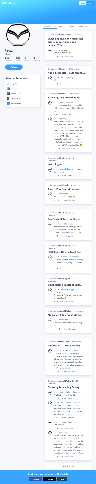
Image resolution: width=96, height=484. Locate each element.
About (88, 26)
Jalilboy (63, 422)
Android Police (65, 311)
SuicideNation (65, 392)
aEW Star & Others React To (65, 252)
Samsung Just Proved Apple (65, 97)
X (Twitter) (50, 479)
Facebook (35, 479)
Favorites (80, 26)
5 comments (78, 35)
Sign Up (90, 3)
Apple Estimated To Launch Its (66, 72)
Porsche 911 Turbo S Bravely (65, 345)
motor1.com (64, 341)
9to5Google (64, 185)
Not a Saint (64, 350)
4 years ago (79, 169)
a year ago (63, 50)
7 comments (76, 341)
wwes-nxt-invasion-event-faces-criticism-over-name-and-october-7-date (66, 42)
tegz (55, 50)
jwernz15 (63, 224)
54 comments (74, 93)
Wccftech (62, 69)
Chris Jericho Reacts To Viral (65, 284)
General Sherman (66, 169)
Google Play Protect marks (64, 189)
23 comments (79, 311)
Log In (83, 3)
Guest (62, 77)
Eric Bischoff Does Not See (64, 219)
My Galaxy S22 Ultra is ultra (65, 315)
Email (62, 479)
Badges (62, 26)
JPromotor (64, 257)
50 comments (78, 185)
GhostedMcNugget (67, 289)
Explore (71, 26)
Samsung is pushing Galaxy (65, 387)
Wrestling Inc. (64, 158)
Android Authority (66, 381)
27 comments (74, 69)
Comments (50, 26)
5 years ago (74, 350)
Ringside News (65, 35)
